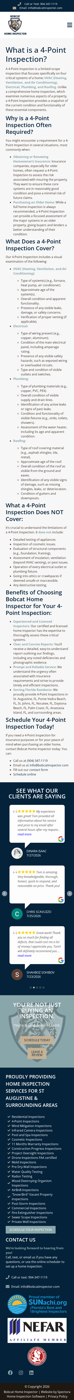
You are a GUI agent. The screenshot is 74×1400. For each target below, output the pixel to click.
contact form (38, 770)
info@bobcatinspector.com (49, 765)
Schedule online (24, 774)
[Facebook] (10, 1372)
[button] (55, 25)
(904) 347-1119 (37, 761)
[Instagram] (21, 1372)
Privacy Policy (57, 1396)
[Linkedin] (31, 1372)
